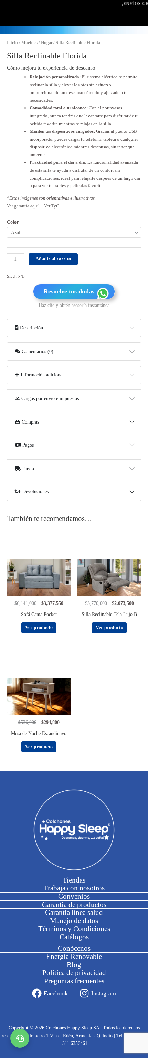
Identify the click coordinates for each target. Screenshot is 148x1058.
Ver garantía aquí (23, 206)
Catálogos (74, 937)
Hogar (46, 42)
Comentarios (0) (37, 351)
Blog (74, 965)
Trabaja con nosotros (74, 888)
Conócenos (74, 948)
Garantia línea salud (74, 912)
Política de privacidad (74, 972)
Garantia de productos (74, 904)
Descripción (31, 327)
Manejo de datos (74, 921)
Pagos (28, 445)
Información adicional (42, 374)
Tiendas (74, 880)
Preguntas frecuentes (74, 981)
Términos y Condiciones (74, 928)
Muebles (29, 42)
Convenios (74, 896)
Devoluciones (35, 491)
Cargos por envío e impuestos (50, 398)
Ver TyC (51, 206)
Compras (30, 422)
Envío (28, 468)
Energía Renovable (74, 956)
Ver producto (39, 627)
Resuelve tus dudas (69, 291)
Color (13, 222)
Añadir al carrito (53, 258)
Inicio (12, 42)
